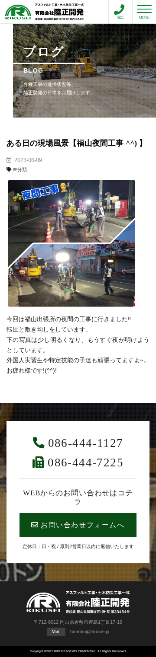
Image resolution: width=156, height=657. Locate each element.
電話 (120, 17)
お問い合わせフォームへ (83, 525)
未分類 (20, 169)
